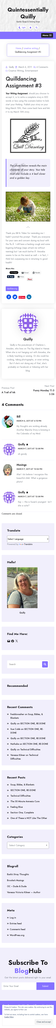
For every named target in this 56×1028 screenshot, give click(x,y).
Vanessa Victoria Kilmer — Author (23, 892)
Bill (18, 416)
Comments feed (17, 929)
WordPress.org (17, 935)
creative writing (31, 48)
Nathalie (14, 744)
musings (22, 465)
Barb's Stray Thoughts (18, 874)
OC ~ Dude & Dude (17, 886)
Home (18, 48)
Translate (28, 544)
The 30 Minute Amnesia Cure (24, 801)
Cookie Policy (9, 1017)
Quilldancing (12, 288)
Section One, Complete (22, 812)
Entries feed (16, 923)
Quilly (28, 339)
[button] (47, 35)
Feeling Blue (16, 807)
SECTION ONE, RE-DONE (33, 723)
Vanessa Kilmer (17, 755)
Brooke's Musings (15, 880)
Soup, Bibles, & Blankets (22, 784)
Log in (13, 917)
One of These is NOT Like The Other (28, 818)
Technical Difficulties (30, 749)
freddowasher (17, 714)
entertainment (31, 70)
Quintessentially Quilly (28, 13)
